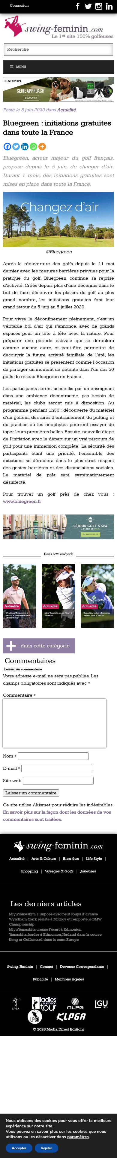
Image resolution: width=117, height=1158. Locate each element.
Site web (12, 781)
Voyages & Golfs (59, 871)
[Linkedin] (24, 146)
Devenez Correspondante (82, 966)
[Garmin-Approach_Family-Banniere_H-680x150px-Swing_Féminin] (58, 89)
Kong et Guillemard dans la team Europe (44, 940)
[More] (42, 146)
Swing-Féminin (20, 966)
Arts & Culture (44, 858)
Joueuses (88, 871)
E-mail (11, 768)
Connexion (19, 5)
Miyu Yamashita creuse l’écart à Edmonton (45, 929)
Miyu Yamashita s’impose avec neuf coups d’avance (53, 914)
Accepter (19, 1148)
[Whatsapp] (33, 146)
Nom (9, 756)
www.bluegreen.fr (22, 501)
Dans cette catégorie (58, 554)
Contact (46, 966)
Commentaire (19, 695)
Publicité (40, 979)
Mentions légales (69, 979)
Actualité (66, 110)
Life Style (94, 858)
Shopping (29, 871)
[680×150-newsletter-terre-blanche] (58, 526)
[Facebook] (7, 146)
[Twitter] (16, 146)
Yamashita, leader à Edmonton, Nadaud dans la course (55, 934)
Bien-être (71, 858)
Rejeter (46, 1148)
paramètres (78, 1137)
